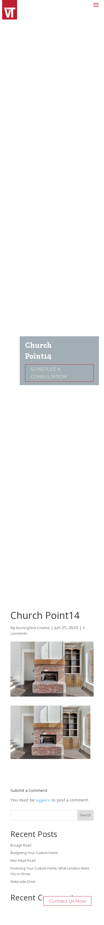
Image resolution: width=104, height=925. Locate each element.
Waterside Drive (22, 881)
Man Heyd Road (22, 860)
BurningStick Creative (33, 628)
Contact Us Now (67, 901)
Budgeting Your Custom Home (34, 853)
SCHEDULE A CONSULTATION (49, 373)
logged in (43, 800)
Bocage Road (20, 845)
